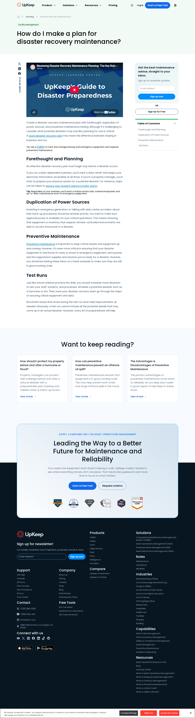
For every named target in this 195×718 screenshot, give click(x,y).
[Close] (191, 713)
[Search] (132, 5)
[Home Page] (18, 16)
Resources (91, 5)
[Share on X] (19, 64)
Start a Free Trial (158, 5)
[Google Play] (45, 648)
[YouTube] (19, 638)
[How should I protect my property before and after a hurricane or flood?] (42, 378)
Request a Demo (112, 485)
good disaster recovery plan (45, 135)
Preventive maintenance (40, 244)
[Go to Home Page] (25, 5)
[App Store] (25, 648)
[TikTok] (44, 638)
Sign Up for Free (156, 111)
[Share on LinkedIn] (19, 68)
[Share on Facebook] (19, 73)
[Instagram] (29, 638)
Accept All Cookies (169, 713)
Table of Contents (148, 123)
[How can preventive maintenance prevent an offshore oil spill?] (97, 378)
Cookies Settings (129, 713)
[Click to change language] (175, 5)
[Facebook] (34, 638)
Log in (140, 5)
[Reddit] (49, 638)
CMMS (40, 146)
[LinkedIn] (39, 638)
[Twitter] (24, 638)
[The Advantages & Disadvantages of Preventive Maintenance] (152, 378)
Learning (30, 16)
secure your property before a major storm (71, 185)
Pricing (113, 5)
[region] (97, 713)
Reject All (148, 713)
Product (47, 5)
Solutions (68, 5)
